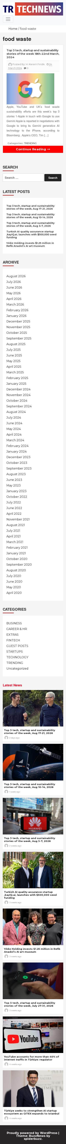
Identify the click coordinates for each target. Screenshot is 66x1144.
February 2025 (17, 378)
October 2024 (16, 400)
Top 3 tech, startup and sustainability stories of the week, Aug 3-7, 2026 (30, 224)
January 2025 (16, 383)
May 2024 (13, 429)
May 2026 (13, 293)
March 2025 (15, 372)
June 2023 (14, 480)
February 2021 (17, 547)
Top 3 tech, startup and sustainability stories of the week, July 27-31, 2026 (29, 1004)
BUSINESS (14, 623)
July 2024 (13, 417)
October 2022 (16, 496)
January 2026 (16, 316)
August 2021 (15, 525)
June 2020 (14, 581)
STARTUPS (14, 651)
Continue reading (31, 149)
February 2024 (17, 446)
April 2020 (14, 593)
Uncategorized (17, 668)
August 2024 (16, 412)
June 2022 (14, 508)
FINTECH (13, 640)
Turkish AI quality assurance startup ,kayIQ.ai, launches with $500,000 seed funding (31, 234)
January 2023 (16, 491)
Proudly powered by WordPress (32, 1133)
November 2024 (18, 395)
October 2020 (16, 559)
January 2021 (16, 553)
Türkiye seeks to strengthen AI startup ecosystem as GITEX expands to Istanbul (31, 1112)
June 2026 (14, 287)
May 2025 (13, 361)
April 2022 (13, 513)
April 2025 (13, 366)
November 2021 (18, 519)
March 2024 (15, 440)
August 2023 (16, 474)
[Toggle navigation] (8, 19)
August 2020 (16, 570)
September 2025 (18, 338)
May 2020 (13, 587)
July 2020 (13, 576)
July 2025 (13, 349)
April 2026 (13, 299)
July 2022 (13, 502)
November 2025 (18, 327)
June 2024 (14, 423)
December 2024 (18, 389)
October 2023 (16, 463)
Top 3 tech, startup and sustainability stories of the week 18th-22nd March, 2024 (33, 54)
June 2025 (14, 355)
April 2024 (13, 434)
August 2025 (15, 344)
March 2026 (15, 304)
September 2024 (19, 406)
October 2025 (16, 333)
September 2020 (19, 564)
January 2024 (16, 451)
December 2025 (18, 321)
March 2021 (14, 542)
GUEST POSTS (17, 646)
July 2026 (13, 282)
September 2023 (19, 468)
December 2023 (18, 457)
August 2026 (15, 276)
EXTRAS (12, 634)
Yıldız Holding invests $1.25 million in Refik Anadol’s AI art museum (30, 244)
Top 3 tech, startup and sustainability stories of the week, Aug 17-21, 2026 (30, 207)
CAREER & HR (16, 629)
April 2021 (13, 536)
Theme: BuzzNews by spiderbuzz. (33, 1137)
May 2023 (13, 485)
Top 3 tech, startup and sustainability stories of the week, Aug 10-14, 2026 (30, 216)
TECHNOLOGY (17, 657)
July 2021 (13, 530)
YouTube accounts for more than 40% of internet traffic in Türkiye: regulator (31, 1058)
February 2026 (17, 310)
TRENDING (30, 143)
